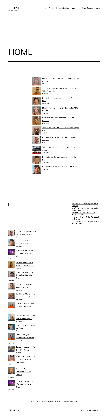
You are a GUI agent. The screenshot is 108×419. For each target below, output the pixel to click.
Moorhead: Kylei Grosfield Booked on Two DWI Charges (25, 371)
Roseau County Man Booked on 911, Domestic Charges (25, 337)
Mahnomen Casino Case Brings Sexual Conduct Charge (24, 275)
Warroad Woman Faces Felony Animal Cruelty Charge (24, 253)
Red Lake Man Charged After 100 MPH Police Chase (24, 384)
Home (44, 8)
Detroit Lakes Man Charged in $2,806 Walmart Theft (85, 222)
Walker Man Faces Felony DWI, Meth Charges (85, 205)
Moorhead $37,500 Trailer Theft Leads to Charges (85, 218)
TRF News (13, 8)
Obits (97, 8)
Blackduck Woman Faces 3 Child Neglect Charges (83, 213)
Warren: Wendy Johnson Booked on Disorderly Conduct (25, 306)
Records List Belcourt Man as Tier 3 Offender (60, 167)
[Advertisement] (54, 32)
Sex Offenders (87, 8)
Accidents (75, 8)
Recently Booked (62, 8)
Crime (51, 8)
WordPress (95, 410)
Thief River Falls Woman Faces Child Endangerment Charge (85, 209)
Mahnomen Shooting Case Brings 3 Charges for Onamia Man (25, 359)
